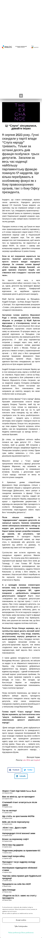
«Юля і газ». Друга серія (14, 828)
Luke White (27, 760)
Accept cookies (21, 920)
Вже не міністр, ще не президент (18, 797)
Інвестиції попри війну (13, 856)
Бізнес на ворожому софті (15, 839)
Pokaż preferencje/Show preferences (21, 932)
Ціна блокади (8, 890)
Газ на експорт (9, 811)
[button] (21, 96)
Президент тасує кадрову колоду (18, 862)
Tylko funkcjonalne (21, 926)
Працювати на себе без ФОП (16, 884)
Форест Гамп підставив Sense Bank (19, 791)
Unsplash (36, 760)
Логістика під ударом (12, 845)
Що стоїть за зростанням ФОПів (18, 816)
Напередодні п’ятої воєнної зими (18, 833)
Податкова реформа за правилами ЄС (21, 851)
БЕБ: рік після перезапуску (15, 822)
